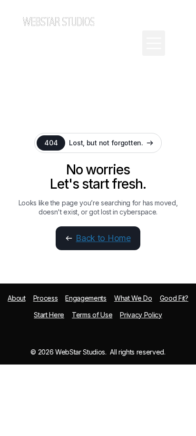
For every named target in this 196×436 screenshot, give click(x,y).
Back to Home (103, 238)
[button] (153, 43)
